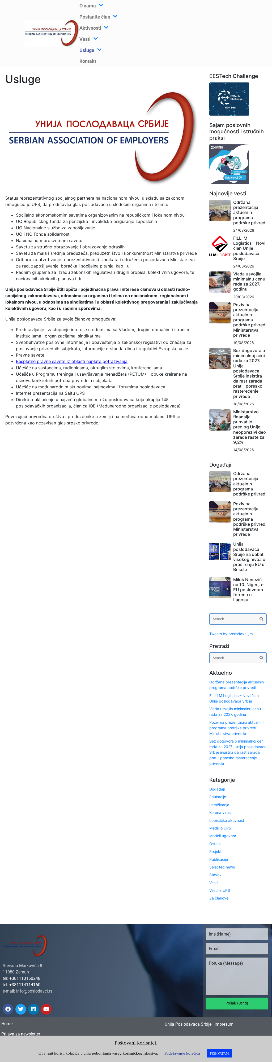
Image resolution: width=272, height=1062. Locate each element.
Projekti (215, 851)
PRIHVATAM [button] (219, 1053)
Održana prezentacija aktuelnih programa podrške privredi (249, 212)
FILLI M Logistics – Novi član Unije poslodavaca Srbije (249, 248)
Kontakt (87, 61)
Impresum (224, 1024)
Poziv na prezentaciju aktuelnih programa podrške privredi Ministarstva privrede (249, 320)
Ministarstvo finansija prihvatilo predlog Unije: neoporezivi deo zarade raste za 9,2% (249, 427)
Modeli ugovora (222, 835)
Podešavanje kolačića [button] (182, 1053)
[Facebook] (8, 1009)
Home (6, 1023)
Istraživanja (219, 804)
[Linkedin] (33, 1009)
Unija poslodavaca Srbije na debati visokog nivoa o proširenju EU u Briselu (249, 556)
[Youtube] (46, 1009)
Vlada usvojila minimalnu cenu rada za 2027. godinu (249, 281)
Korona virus (220, 812)
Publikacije (218, 859)
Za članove (218, 898)
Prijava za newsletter (20, 1034)
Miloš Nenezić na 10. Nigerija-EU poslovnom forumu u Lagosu (248, 590)
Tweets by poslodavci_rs (231, 633)
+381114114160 (24, 984)
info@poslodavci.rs (34, 991)
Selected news (222, 867)
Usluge (86, 50)
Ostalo (214, 843)
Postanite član (94, 17)
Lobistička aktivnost (226, 820)
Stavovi (215, 874)
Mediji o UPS (220, 828)
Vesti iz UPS (219, 890)
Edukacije (217, 797)
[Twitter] (20, 1009)
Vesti (213, 882)
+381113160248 (24, 978)
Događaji (217, 789)
